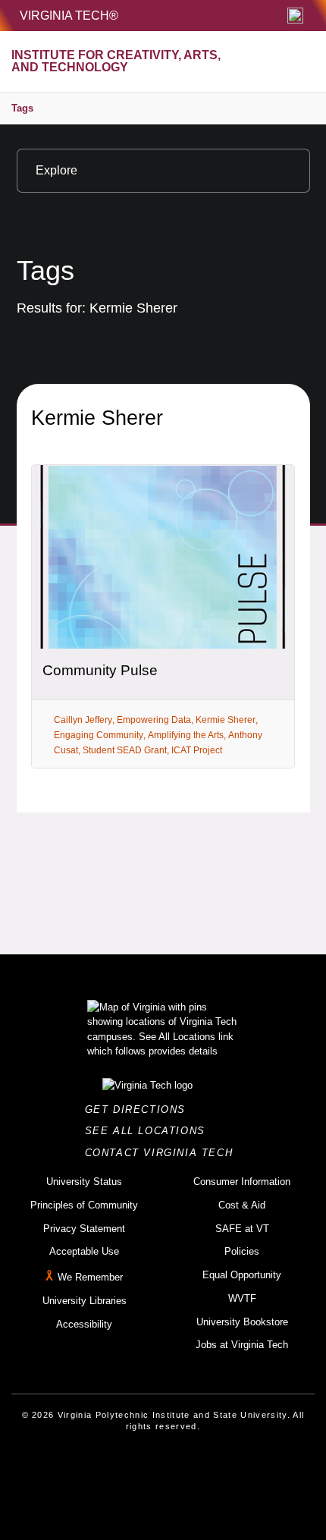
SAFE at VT (242, 1228)
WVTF (242, 1298)
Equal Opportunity (241, 1275)
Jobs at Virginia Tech (242, 1344)
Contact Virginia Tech (163, 1152)
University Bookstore (242, 1322)
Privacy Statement (84, 1228)
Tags (22, 108)
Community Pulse (100, 670)
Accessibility (84, 1324)
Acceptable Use (84, 1251)
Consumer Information (241, 1181)
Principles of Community (84, 1205)
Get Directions (140, 1109)
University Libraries (84, 1300)
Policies (241, 1251)
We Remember (90, 1277)
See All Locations (149, 1130)
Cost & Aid (241, 1205)
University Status (84, 1181)
